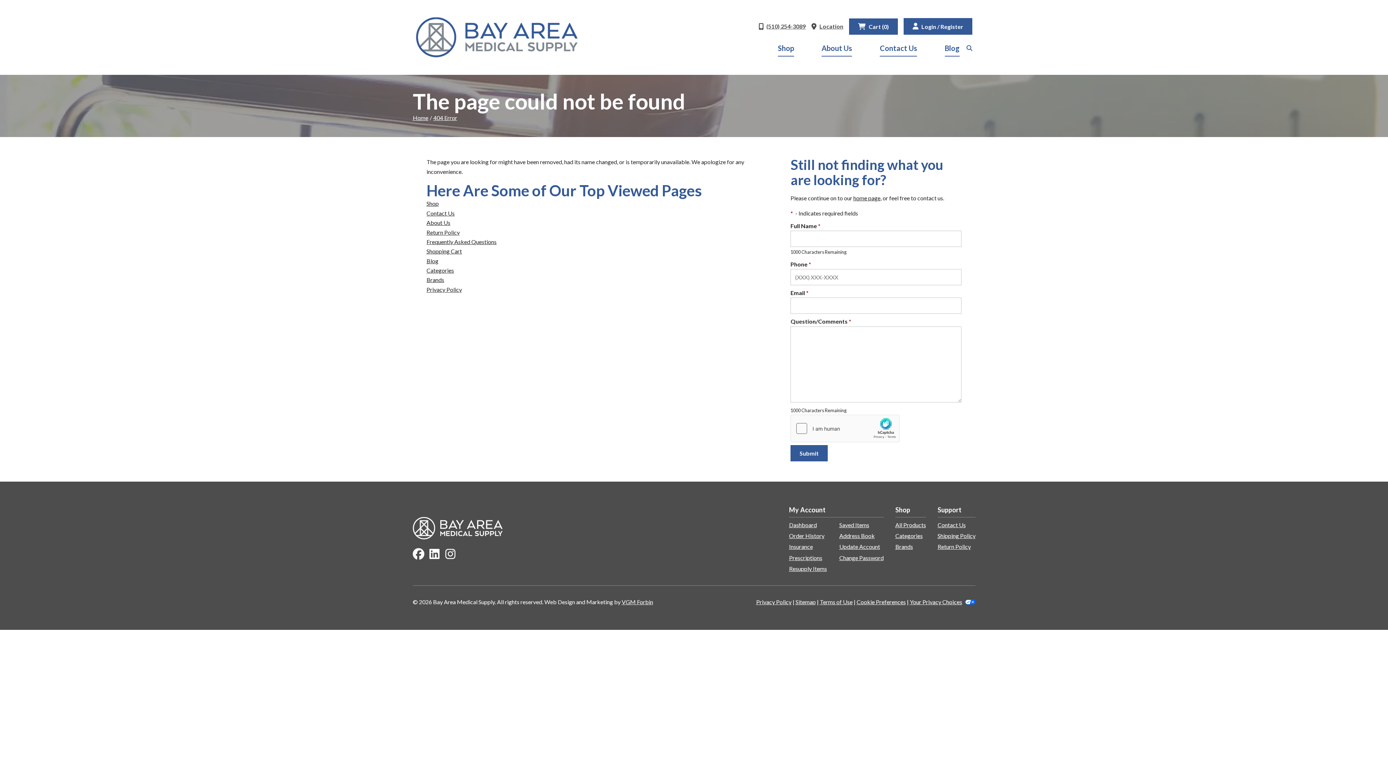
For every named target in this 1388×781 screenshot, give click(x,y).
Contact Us (898, 48)
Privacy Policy (444, 289)
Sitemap (806, 601)
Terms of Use (836, 601)
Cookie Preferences (881, 601)
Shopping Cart (444, 251)
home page (867, 198)
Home (420, 117)
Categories (440, 270)
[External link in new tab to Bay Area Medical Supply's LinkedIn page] (434, 554)
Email (800, 292)
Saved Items (854, 524)
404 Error (445, 117)
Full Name (806, 225)
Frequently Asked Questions (462, 241)
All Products (910, 524)
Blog (952, 48)
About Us (837, 48)
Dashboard (803, 524)
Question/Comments (821, 321)
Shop (786, 48)
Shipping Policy (957, 535)
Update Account (859, 546)
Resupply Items (808, 568)
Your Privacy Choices (936, 601)
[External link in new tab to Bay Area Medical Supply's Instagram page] (450, 554)
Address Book (857, 535)
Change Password (861, 557)
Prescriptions (805, 557)
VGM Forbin (637, 601)
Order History (806, 535)
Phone (801, 264)
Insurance (801, 546)
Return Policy (443, 232)
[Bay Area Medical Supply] (497, 37)
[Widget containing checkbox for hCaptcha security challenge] (845, 428)
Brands (435, 279)
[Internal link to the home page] (458, 527)
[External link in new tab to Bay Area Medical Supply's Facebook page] (418, 554)
